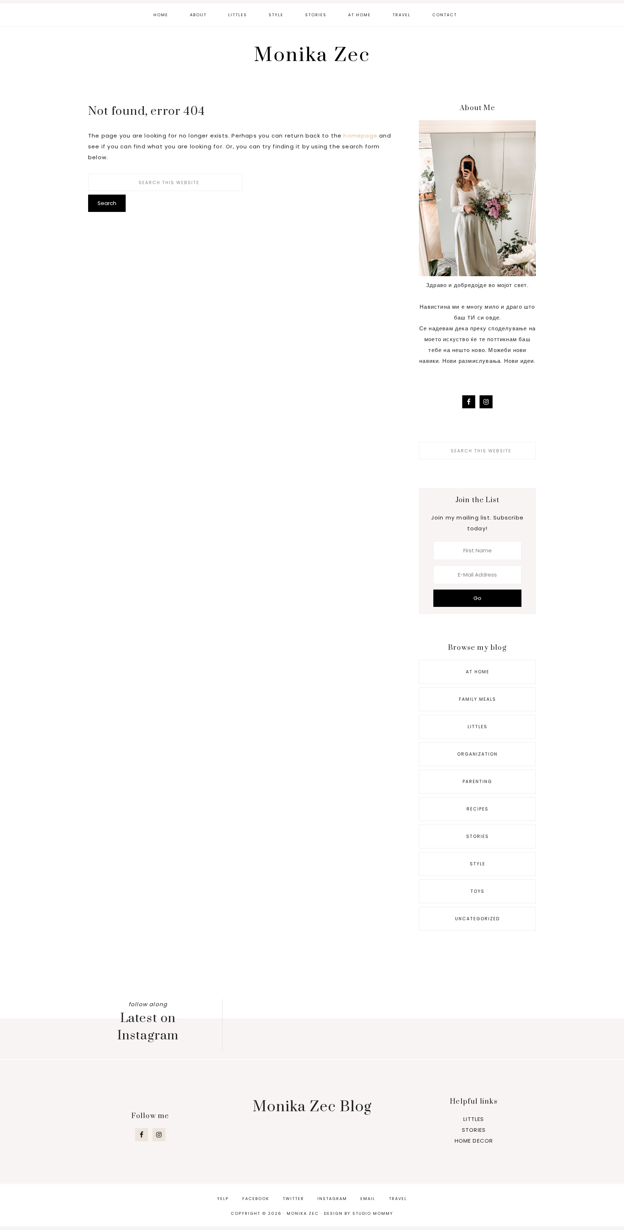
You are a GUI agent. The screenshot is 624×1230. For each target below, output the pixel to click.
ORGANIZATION (477, 754)
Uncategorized (477, 919)
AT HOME (477, 672)
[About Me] (477, 274)
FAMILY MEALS (477, 699)
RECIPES (478, 809)
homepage (360, 135)
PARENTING (477, 781)
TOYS (478, 891)
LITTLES (478, 726)
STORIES (477, 836)
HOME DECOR (474, 1140)
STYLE (477, 864)
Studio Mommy (372, 1213)
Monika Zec (312, 55)
